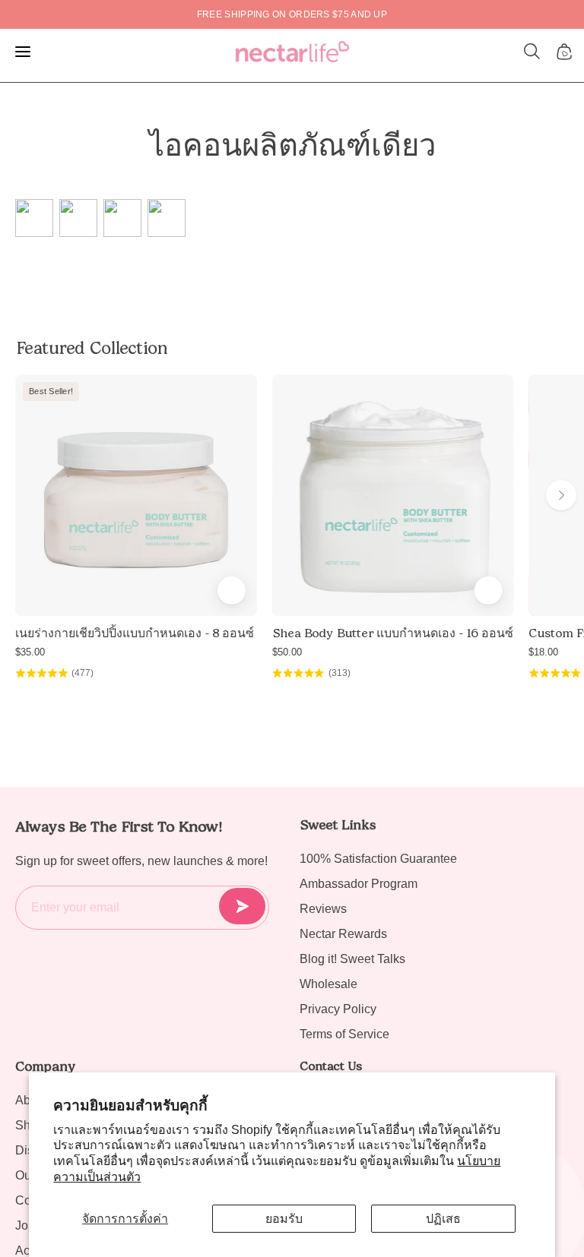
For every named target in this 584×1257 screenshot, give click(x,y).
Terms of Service (344, 1034)
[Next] (561, 495)
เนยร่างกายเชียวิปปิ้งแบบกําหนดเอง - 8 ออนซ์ (134, 633)
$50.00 (287, 652)
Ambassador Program (358, 883)
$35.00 (30, 652)
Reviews (323, 908)
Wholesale (328, 983)
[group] (292, 14)
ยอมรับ (284, 1218)
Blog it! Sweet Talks (352, 958)
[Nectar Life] (292, 51)
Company (45, 1066)
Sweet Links (338, 824)
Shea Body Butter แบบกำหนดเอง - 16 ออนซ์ (392, 633)
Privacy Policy (338, 1009)
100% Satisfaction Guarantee (378, 858)
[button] (532, 51)
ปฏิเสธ (443, 1218)
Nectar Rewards (343, 933)
